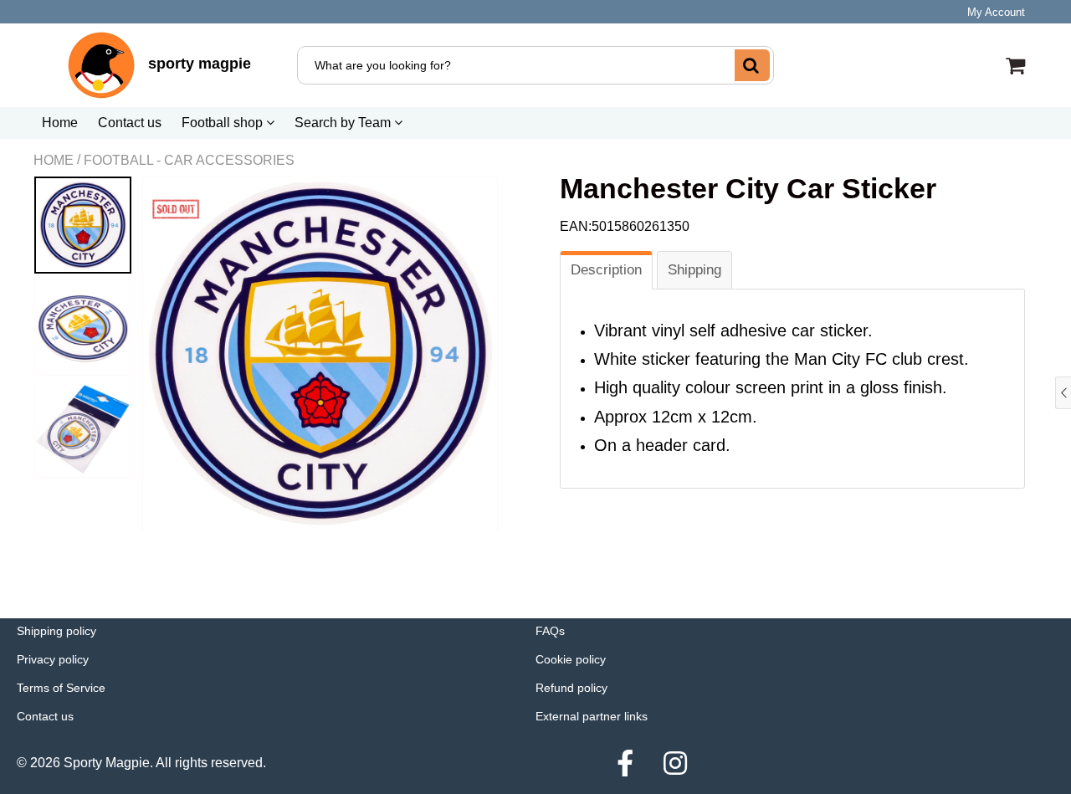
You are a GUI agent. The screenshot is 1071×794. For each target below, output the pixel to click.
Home (60, 122)
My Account (996, 12)
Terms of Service (61, 687)
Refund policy (571, 687)
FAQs (550, 631)
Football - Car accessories (189, 160)
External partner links (592, 716)
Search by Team (344, 122)
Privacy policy (53, 659)
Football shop (224, 122)
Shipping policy (56, 631)
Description (606, 270)
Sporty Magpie (107, 763)
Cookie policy (571, 659)
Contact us (129, 122)
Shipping (694, 270)
